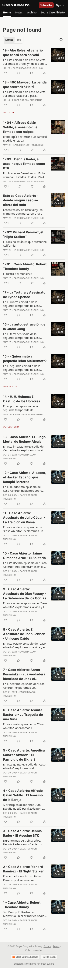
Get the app (49, 957)
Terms (56, 946)
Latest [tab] (9, 39)
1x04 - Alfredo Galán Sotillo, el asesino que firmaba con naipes (20, 127)
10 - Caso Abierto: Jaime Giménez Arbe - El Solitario (24, 555)
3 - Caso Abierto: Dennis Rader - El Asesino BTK (22, 833)
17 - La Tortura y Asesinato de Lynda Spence (24, 294)
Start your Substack (27, 957)
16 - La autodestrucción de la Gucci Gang (24, 326)
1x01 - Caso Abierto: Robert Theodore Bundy (25, 266)
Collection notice (34, 950)
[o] (58, 55)
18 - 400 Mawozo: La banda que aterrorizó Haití (25, 84)
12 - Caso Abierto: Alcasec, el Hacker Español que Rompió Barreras (24, 477)
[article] (34, 61)
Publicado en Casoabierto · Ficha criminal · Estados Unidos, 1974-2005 (24, 175)
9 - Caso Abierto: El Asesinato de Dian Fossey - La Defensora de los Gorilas (24, 593)
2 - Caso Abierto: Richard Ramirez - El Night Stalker (23, 869)
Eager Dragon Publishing (28, 68)
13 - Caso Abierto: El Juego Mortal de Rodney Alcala (24, 439)
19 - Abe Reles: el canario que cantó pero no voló (23, 52)
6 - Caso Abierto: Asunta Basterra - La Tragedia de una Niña (23, 714)
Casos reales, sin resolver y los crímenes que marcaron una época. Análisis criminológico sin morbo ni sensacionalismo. (24, 211)
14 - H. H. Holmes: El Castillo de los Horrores (21, 399)
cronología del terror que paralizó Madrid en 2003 (25, 138)
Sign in (60, 5)
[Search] (61, 40)
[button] (7, 12)
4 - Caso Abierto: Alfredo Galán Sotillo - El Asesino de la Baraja (23, 795)
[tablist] (13, 40)
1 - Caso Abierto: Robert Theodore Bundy (22, 905)
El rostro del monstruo (17, 274)
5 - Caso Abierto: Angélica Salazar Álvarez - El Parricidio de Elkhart (24, 754)
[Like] (5, 73)
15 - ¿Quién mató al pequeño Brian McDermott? (25, 358)
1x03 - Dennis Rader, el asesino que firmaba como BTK (24, 163)
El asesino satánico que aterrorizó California (25, 243)
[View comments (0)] (18, 73)
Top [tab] (19, 39)
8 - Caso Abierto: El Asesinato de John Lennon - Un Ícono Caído (24, 634)
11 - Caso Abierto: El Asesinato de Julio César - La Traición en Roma (24, 517)
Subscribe (46, 5)
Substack (18, 963)
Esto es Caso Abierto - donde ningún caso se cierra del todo (20, 200)
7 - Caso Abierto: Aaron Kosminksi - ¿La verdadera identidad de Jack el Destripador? (24, 674)
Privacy (47, 946)
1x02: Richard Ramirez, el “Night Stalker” (23, 234)
